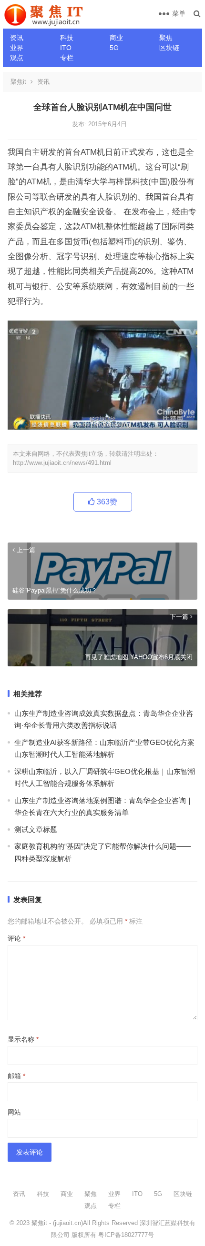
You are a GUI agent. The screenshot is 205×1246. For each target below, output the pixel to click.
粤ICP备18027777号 (126, 1234)
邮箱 (16, 1076)
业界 (16, 47)
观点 (16, 57)
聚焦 (166, 37)
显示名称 (23, 1039)
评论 (16, 938)
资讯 (16, 37)
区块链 (169, 47)
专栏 (66, 57)
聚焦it (18, 81)
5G (114, 47)
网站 (14, 1112)
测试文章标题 (35, 829)
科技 (66, 37)
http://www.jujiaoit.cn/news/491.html (62, 462)
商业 (116, 37)
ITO (66, 47)
